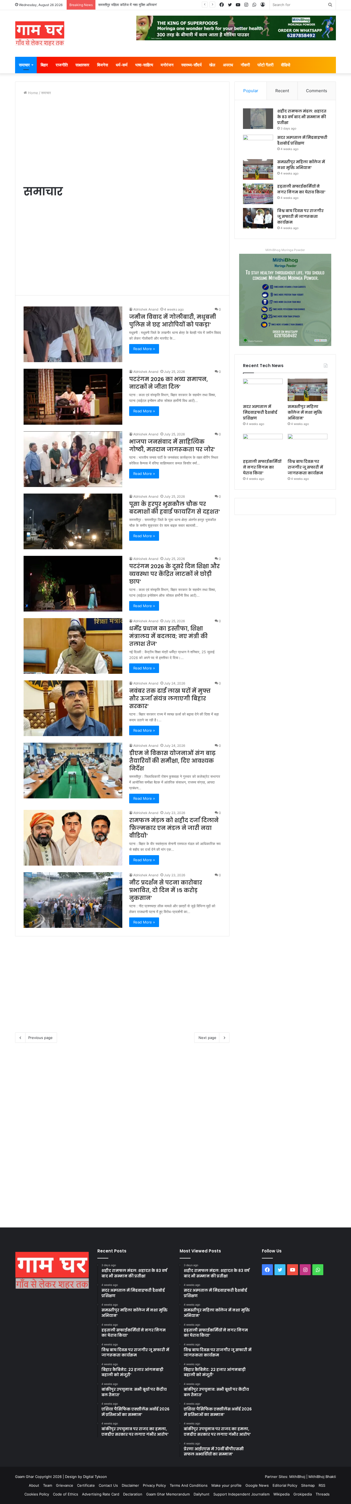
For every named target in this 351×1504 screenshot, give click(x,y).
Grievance (64, 1485)
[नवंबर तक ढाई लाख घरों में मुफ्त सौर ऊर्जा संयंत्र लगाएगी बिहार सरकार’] (73, 708)
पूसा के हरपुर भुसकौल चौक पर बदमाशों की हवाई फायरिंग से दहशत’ (174, 508)
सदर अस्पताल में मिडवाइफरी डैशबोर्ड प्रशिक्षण (302, 140)
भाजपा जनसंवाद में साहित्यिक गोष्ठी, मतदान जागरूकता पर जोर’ (172, 445)
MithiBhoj (297, 1476)
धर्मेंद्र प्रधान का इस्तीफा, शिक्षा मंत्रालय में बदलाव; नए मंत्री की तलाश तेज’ (168, 636)
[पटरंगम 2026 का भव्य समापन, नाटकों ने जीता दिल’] (73, 396)
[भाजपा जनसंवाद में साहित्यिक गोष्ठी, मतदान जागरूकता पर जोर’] (73, 459)
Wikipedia (281, 1494)
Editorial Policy (285, 1485)
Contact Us (108, 1485)
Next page (207, 1037)
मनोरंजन (167, 64)
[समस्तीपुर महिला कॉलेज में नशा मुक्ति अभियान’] (258, 169)
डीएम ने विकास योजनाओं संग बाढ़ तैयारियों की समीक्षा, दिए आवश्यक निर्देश (172, 760)
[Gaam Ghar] (39, 33)
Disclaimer (130, 1485)
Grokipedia (302, 1494)
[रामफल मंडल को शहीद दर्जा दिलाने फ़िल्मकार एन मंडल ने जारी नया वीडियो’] (73, 838)
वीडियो (285, 64)
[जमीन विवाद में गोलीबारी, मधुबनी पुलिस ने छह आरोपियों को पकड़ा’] (73, 334)
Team (47, 1485)
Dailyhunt (202, 1494)
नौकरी (245, 64)
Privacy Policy (154, 1485)
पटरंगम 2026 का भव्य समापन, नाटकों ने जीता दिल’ (168, 383)
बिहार (44, 64)
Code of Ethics (65, 1494)
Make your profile (226, 1485)
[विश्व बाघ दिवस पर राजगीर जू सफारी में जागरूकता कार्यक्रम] (258, 218)
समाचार (24, 64)
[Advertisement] (122, 139)
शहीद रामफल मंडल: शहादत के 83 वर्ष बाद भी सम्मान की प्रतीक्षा (301, 116)
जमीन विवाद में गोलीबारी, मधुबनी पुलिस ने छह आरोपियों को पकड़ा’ (172, 320)
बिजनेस (102, 64)
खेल (212, 64)
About (34, 1485)
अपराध (228, 64)
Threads (323, 1494)
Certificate (86, 1485)
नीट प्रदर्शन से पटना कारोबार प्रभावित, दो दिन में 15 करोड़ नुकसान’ (165, 890)
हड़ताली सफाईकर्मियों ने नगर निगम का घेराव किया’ (130, 4)
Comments (316, 90)
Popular (250, 90)
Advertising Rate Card (100, 1494)
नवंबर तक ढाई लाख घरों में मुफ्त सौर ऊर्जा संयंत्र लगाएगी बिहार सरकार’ (170, 698)
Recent (282, 90)
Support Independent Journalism (241, 1494)
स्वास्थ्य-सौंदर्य (191, 64)
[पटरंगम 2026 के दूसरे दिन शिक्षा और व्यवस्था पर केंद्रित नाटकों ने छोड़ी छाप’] (73, 584)
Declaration (132, 1494)
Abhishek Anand (145, 309)
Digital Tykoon (95, 1476)
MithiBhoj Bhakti (322, 1476)
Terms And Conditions (189, 1485)
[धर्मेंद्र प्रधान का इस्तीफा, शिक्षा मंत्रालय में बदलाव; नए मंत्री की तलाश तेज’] (73, 646)
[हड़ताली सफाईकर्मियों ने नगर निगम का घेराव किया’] (258, 194)
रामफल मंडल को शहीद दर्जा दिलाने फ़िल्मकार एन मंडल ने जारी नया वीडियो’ (174, 828)
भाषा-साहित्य (144, 64)
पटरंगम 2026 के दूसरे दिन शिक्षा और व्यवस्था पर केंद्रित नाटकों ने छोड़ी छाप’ (174, 573)
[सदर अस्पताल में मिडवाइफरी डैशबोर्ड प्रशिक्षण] (258, 145)
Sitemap (308, 1485)
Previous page (40, 1037)
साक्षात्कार (82, 64)
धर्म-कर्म (122, 64)
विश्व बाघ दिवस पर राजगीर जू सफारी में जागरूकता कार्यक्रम (300, 216)
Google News (257, 1485)
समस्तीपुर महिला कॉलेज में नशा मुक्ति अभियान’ (301, 164)
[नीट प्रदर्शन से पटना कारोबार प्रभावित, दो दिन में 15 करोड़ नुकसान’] (73, 900)
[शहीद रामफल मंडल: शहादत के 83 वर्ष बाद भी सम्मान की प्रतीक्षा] (258, 118)
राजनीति (62, 64)
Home (32, 93)
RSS (322, 1485)
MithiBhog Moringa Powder (285, 250)
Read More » (144, 349)
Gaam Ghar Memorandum (168, 1494)
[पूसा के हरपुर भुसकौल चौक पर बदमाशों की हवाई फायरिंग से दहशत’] (73, 521)
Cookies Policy (36, 1494)
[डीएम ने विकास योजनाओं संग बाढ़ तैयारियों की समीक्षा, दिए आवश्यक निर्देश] (73, 770)
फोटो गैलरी (265, 64)
